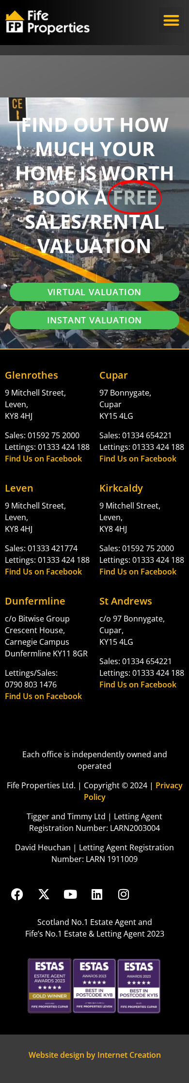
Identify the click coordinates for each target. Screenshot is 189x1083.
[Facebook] (17, 894)
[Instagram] (123, 894)
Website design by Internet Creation (95, 1055)
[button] (172, 20)
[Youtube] (70, 894)
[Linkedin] (97, 894)
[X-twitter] (44, 894)
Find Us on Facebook (43, 458)
